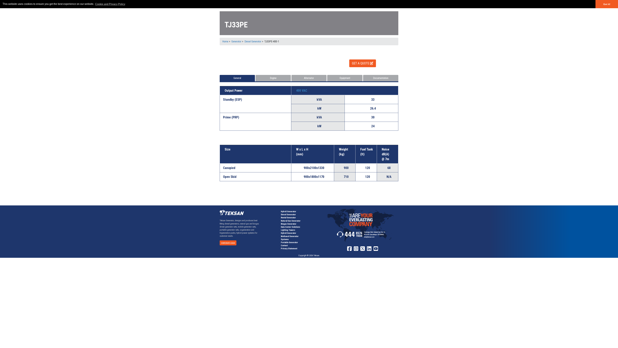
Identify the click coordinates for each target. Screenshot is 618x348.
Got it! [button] (606, 4)
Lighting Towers (288, 230)
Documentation (380, 78)
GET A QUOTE (361, 63)
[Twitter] (363, 250)
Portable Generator (289, 242)
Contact (284, 245)
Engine (273, 78)
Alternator (309, 78)
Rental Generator (288, 217)
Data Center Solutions (290, 227)
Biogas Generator (288, 224)
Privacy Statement (289, 248)
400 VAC (301, 90)
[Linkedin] (369, 250)
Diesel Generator (288, 214)
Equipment (345, 78)
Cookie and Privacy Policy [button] (110, 4)
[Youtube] (376, 250)
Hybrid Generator (288, 211)
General (237, 78)
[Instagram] (356, 250)
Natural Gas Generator (290, 221)
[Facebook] (349, 250)
